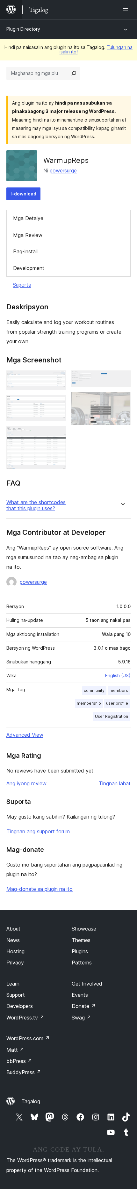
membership (89, 703)
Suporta (22, 284)
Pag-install (25, 251)
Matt (15, 1050)
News (13, 940)
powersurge (63, 170)
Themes (81, 940)
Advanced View (24, 735)
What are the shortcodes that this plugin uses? (36, 505)
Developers (19, 1006)
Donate (84, 1006)
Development (28, 268)
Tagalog (30, 1101)
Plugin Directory (23, 29)
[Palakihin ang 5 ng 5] (122, 400)
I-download (23, 193)
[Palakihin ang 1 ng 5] (57, 379)
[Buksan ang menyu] (127, 9)
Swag (81, 1017)
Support (15, 995)
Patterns (82, 962)
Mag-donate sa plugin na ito (39, 889)
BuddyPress (23, 1072)
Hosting (15, 951)
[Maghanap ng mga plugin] (74, 73)
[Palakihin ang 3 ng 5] (57, 435)
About (13, 928)
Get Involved (87, 983)
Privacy (15, 962)
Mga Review (27, 235)
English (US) (118, 675)
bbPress (19, 1061)
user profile (117, 703)
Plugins (80, 951)
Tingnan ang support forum (38, 831)
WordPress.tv (25, 1017)
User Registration (111, 716)
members (119, 690)
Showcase (84, 928)
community (94, 690)
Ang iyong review (26, 783)
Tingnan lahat (115, 783)
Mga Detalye (28, 218)
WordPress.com (28, 1038)
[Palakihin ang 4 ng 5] (122, 379)
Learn (12, 983)
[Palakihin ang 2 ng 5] (57, 403)
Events (80, 995)
